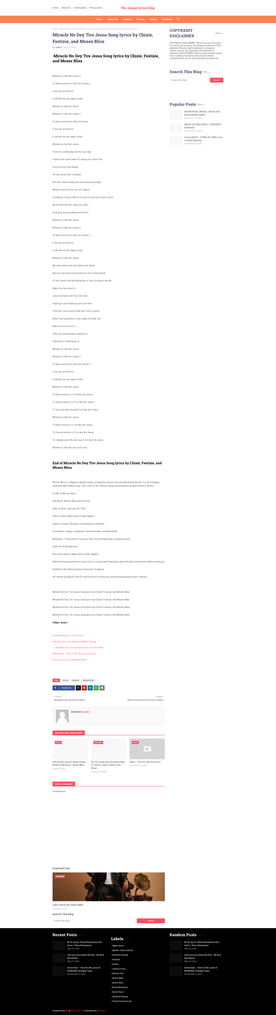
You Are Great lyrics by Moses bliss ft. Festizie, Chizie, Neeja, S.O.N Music (108, 764)
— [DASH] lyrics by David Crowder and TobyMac (78, 647)
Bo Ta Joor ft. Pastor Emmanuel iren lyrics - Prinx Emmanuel (84, 944)
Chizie (65, 680)
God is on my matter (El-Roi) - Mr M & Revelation (85, 956)
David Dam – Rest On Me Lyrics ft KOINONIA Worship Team (83, 969)
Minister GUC (118, 973)
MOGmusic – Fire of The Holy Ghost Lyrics (74, 653)
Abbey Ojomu (118, 946)
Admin (58, 47)
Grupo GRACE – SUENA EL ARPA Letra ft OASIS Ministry (203, 139)
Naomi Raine (118, 992)
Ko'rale (115, 964)
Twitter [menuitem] (153, 19)
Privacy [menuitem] (140, 19)
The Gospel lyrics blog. (138, 8)
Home (55, 8)
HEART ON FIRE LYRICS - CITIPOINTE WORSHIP (202, 126)
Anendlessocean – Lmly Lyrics (68, 635)
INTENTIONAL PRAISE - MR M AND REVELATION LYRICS (202, 113)
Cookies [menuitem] (127, 19)
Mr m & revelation (120, 987)
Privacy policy (95, 8)
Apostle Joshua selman (122, 950)
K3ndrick (116, 959)
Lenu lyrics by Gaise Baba (68, 904)
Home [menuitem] (99, 19)
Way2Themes (77, 1011)
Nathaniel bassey (120, 997)
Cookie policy (80, 8)
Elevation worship (120, 955)
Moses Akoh (117, 978)
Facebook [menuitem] (167, 19)
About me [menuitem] (112, 19)
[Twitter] (78, 687)
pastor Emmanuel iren (122, 1001)
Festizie (75, 680)
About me (65, 8)
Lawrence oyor (119, 969)
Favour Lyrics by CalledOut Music (70, 659)
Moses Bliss (65, 29)
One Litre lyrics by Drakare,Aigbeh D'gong (74, 641)
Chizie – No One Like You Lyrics (145, 761)
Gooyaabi (101, 1011)
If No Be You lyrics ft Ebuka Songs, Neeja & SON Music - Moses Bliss (69, 763)
